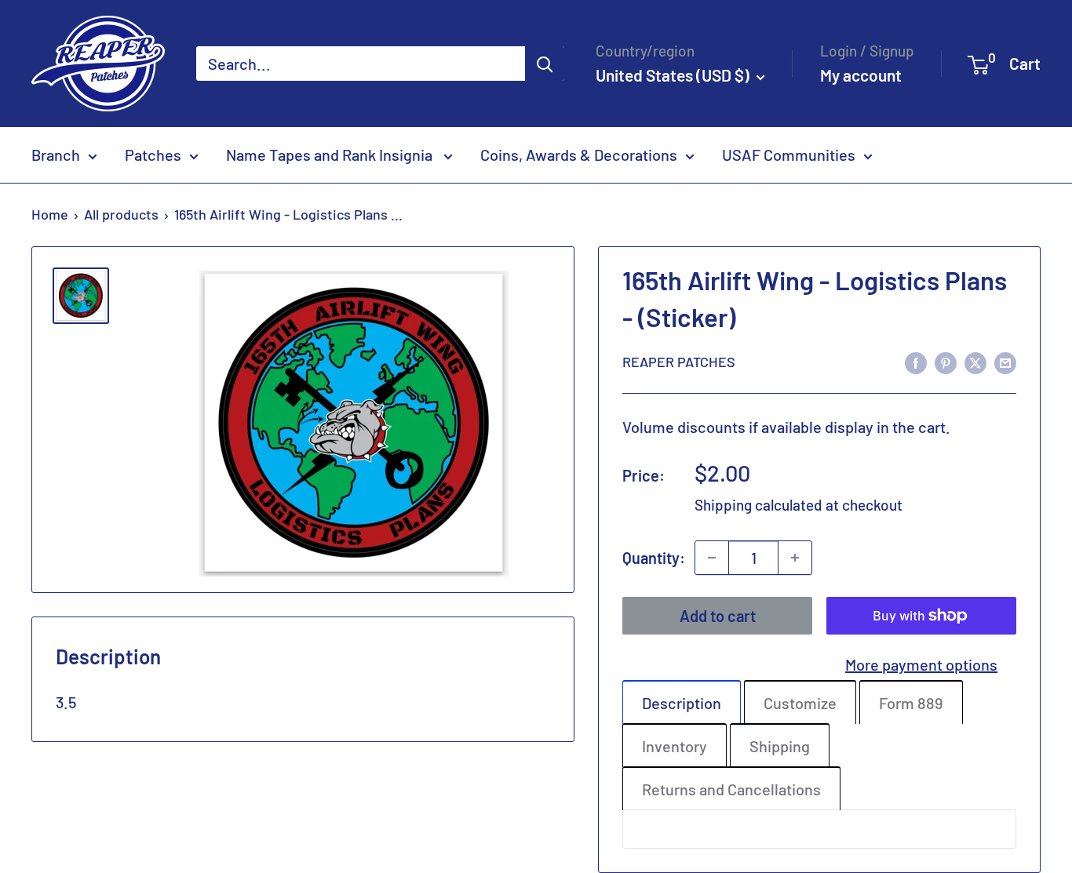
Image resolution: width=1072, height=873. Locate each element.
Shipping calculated (758, 505)
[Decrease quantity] (711, 557)
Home (49, 214)
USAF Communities (788, 154)
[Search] (544, 63)
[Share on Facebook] (916, 361)
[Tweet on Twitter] (975, 361)
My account (861, 75)
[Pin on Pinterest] (946, 361)
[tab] (681, 702)
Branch (55, 154)
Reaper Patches (678, 361)
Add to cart (718, 615)
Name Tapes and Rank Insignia (331, 154)
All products (121, 214)
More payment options (921, 664)
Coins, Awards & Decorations (578, 154)
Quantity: (653, 557)
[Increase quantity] (794, 557)
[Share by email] (1005, 361)
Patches (153, 154)
